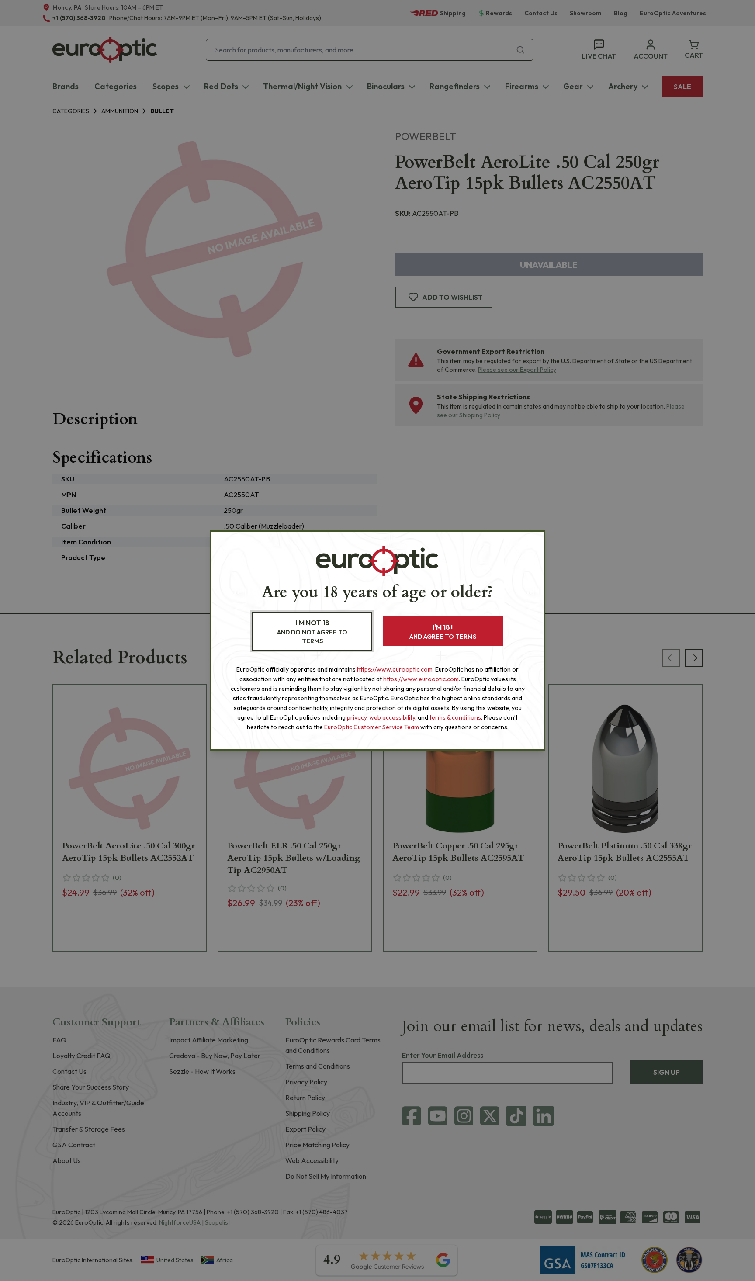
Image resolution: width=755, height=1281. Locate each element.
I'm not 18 (312, 631)
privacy (357, 717)
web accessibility (392, 717)
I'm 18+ (442, 631)
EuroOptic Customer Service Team (371, 727)
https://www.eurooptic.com (395, 669)
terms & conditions (455, 717)
